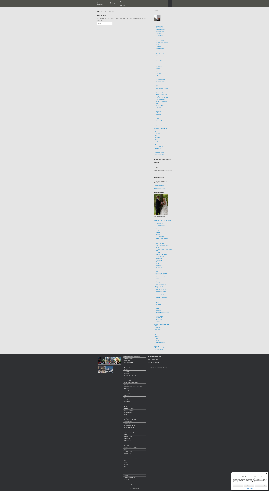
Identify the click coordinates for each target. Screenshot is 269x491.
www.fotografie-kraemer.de (159, 188)
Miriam (157, 112)
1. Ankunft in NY (159, 92)
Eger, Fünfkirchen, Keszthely (162, 88)
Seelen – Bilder (158, 111)
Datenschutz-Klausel (159, 152)
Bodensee (158, 37)
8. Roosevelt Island (160, 109)
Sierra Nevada (158, 148)
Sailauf (157, 83)
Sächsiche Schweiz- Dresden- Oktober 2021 (133, 386)
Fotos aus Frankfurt (159, 120)
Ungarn (156, 85)
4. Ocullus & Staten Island (161, 101)
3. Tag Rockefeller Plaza (161, 96)
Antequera (157, 141)
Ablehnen (249, 485)
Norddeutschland (159, 35)
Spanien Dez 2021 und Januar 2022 (153, 2)
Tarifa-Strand (157, 137)
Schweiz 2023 (159, 70)
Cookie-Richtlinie (250, 488)
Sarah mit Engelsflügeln (161, 79)
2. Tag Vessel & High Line (161, 94)
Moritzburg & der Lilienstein (161, 58)
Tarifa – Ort (157, 139)
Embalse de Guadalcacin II (160, 146)
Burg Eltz (158, 44)
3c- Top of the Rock (161, 99)
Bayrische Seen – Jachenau (162, 42)
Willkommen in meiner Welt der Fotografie (131, 2)
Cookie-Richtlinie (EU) (159, 154)
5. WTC (157, 103)
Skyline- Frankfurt (159, 124)
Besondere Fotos (158, 63)
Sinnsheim (158, 39)
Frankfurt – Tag (159, 122)
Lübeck (157, 118)
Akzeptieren (238, 485)
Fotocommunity (151, 365)
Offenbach (158, 125)
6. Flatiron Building (160, 105)
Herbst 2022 (158, 73)
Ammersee (158, 33)
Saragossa (157, 131)
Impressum (122, 5)
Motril (156, 135)
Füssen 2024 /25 (159, 27)
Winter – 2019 (159, 72)
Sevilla (156, 130)
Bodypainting (158, 114)
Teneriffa (158, 68)
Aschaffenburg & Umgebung (161, 78)
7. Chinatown (158, 107)
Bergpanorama (159, 66)
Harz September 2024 (160, 29)
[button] (266, 474)
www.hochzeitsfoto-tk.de (159, 185)
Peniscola (157, 144)
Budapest (158, 86)
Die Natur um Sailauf (160, 81)
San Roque (157, 133)
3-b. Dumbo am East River (162, 97)
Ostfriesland (158, 46)
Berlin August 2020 (160, 40)
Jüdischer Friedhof (160, 48)
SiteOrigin (137, 488)
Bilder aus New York (159, 91)
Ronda (156, 143)
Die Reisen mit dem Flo (160, 26)
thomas (111, 11)
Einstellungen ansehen (261, 485)
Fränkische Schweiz (160, 31)
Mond (157, 75)
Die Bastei (158, 57)
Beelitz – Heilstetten (160, 60)
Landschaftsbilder (158, 65)
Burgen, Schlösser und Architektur (163, 50)
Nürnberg (158, 52)
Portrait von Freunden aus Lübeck (162, 117)
